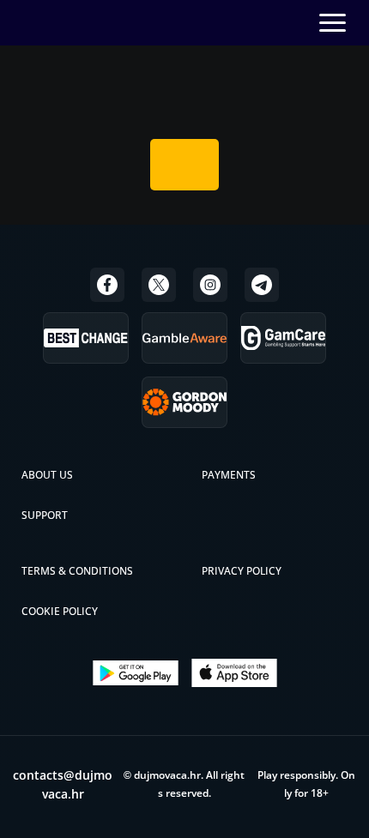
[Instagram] (210, 285)
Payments (229, 474)
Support (44, 515)
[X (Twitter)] (159, 285)
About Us (47, 474)
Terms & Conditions (77, 571)
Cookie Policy (59, 611)
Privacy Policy (241, 571)
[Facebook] (107, 285)
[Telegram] (262, 285)
